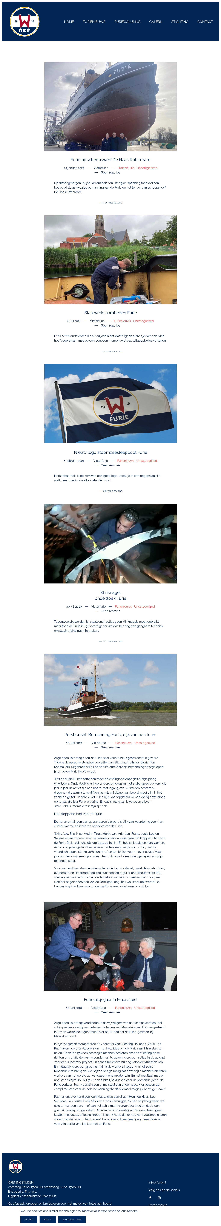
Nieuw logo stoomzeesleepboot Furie (110, 452)
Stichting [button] (179, 22)
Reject (47, 1219)
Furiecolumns (127, 22)
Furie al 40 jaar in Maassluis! (110, 999)
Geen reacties (110, 173)
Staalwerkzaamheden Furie (110, 312)
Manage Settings (72, 1219)
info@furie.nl (157, 1182)
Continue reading (112, 203)
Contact (205, 22)
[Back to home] (24, 21)
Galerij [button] (155, 22)
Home (69, 22)
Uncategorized (147, 168)
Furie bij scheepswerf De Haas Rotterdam (110, 159)
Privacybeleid (158, 1205)
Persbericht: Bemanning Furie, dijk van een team (110, 734)
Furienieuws (94, 22)
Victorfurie (101, 168)
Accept (29, 1219)
